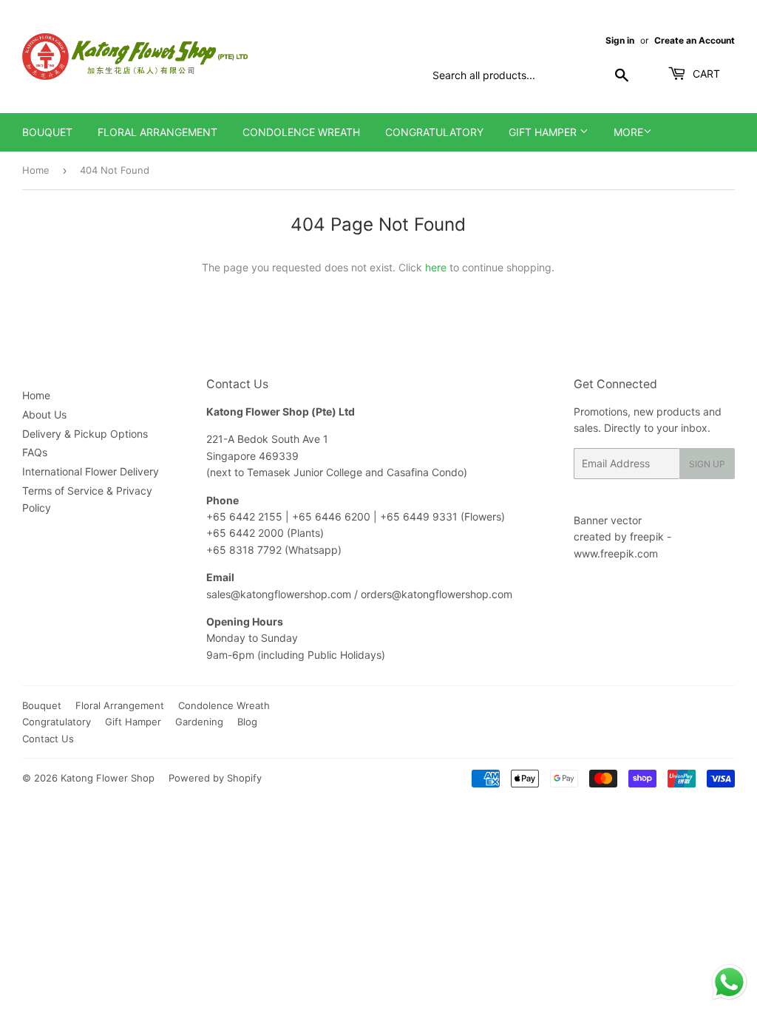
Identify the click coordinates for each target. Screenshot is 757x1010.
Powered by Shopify (215, 778)
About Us (44, 414)
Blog (247, 722)
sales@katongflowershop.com (278, 594)
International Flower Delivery (90, 471)
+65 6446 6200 (332, 516)
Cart (705, 73)
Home (36, 170)
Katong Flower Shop (108, 778)
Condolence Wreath (301, 132)
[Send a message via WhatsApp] (729, 982)
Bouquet (47, 132)
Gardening (199, 722)
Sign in (619, 40)
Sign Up (707, 464)
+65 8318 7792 (244, 549)
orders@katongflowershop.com (436, 594)
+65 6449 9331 (420, 516)
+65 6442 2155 (245, 516)
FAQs (34, 452)
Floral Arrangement (157, 132)
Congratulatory (434, 132)
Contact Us (48, 739)
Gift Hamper (544, 132)
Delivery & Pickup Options (85, 433)
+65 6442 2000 (245, 532)
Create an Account (694, 40)
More (628, 132)
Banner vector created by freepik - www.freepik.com (622, 537)
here (436, 267)
